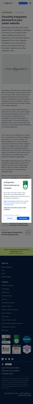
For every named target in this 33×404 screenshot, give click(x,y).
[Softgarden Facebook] (6, 359)
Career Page (5, 289)
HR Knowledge (6, 276)
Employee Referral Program (10, 309)
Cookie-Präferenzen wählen (11, 215)
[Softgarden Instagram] (9, 359)
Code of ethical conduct (9, 320)
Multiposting (5, 292)
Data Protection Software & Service (12, 323)
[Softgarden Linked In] (3, 359)
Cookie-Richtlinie (9, 205)
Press (3, 273)
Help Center (5, 316)
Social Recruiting (7, 296)
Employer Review (7, 306)
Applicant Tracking (7, 285)
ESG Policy (5, 330)
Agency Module (6, 313)
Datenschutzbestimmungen (11, 203)
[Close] (30, 250)
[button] (30, 3)
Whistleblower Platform (9, 327)
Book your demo (23, 3)
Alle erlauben (23, 218)
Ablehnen (10, 218)
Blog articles (7, 12)
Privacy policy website (12, 368)
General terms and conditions (11, 370)
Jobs (3, 270)
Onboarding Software (8, 302)
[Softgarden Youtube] (12, 359)
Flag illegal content (7, 373)
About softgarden (7, 267)
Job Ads (4, 299)
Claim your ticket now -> (16, 253)
